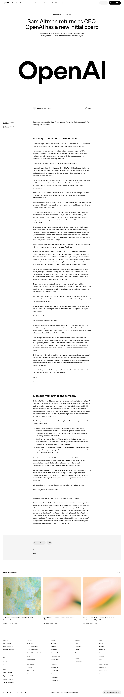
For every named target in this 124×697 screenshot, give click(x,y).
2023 (49, 543)
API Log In (30, 671)
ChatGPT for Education (33, 653)
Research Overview (8, 646)
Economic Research (8, 649)
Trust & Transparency (8, 682)
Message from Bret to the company (8, 127)
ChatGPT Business (32, 646)
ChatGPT (30, 643)
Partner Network (55, 656)
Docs (29, 674)
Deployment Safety (9, 676)
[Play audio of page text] (34, 108)
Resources (54, 649)
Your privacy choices (69, 692)
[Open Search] (62, 3)
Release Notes (31, 659)
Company (68, 14)
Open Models (54, 670)
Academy (101, 646)
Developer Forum (56, 680)
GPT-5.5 (5, 661)
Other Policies (103, 674)
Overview (29, 667)
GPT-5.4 (5, 664)
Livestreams (102, 653)
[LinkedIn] (11, 692)
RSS (100, 659)
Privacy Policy (103, 670)
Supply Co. (102, 649)
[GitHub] (14, 692)
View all (119, 572)
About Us (77, 643)
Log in (103, 3)
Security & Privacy (8, 679)
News (76, 653)
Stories (101, 643)
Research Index (7, 643)
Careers (77, 649)
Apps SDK (54, 668)
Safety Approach (7, 672)
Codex (28, 656)
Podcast (101, 656)
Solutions (53, 646)
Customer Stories (55, 653)
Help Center (79, 661)
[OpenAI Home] (6, 3)
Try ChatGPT (115, 3)
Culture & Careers (39, 543)
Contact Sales (54, 659)
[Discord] (25, 692)
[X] (3, 692)
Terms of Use (102, 667)
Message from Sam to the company (8, 123)
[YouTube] (7, 692)
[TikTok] (22, 692)
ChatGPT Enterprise (33, 650)
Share (89, 108)
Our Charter (78, 646)
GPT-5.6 (5, 658)
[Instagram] (18, 692)
